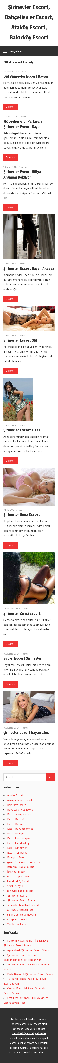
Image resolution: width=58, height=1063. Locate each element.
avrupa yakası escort (33, 1028)
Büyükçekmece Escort (20, 809)
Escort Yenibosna (17, 852)
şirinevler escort (27, 1038)
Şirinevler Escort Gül (20, 340)
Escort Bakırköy (16, 819)
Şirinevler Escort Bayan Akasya (28, 268)
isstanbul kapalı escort (20, 866)
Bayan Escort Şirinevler (22, 658)
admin (23, 71)
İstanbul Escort (16, 871)
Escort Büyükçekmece (20, 828)
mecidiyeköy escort (23, 1033)
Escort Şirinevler (17, 847)
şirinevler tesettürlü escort (23, 905)
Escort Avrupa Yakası (19, 814)
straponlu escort (17, 919)
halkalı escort (19, 1023)
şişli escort (34, 1023)
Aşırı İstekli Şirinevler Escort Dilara (28, 950)
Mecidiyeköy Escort (18, 881)
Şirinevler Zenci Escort (21, 613)
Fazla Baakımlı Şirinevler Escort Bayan (30, 974)
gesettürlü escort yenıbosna (24, 862)
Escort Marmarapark (19, 838)
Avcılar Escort (15, 795)
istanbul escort (18, 1019)
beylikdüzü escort (38, 1019)
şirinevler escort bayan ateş (26, 732)
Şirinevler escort (17, 895)
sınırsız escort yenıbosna (21, 914)
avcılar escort (26, 1043)
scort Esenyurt (15, 886)
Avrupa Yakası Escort (19, 800)
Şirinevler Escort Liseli (21, 430)
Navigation (15, 51)
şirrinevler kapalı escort (21, 909)
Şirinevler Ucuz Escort (21, 514)
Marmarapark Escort (19, 876)
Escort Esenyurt (16, 833)
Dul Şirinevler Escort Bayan (25, 76)
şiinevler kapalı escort (20, 890)
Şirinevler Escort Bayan (21, 900)
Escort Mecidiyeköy (18, 843)
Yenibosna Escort (17, 924)
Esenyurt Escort (16, 857)
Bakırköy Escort (16, 805)
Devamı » (10, 106)
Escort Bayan (15, 824)
